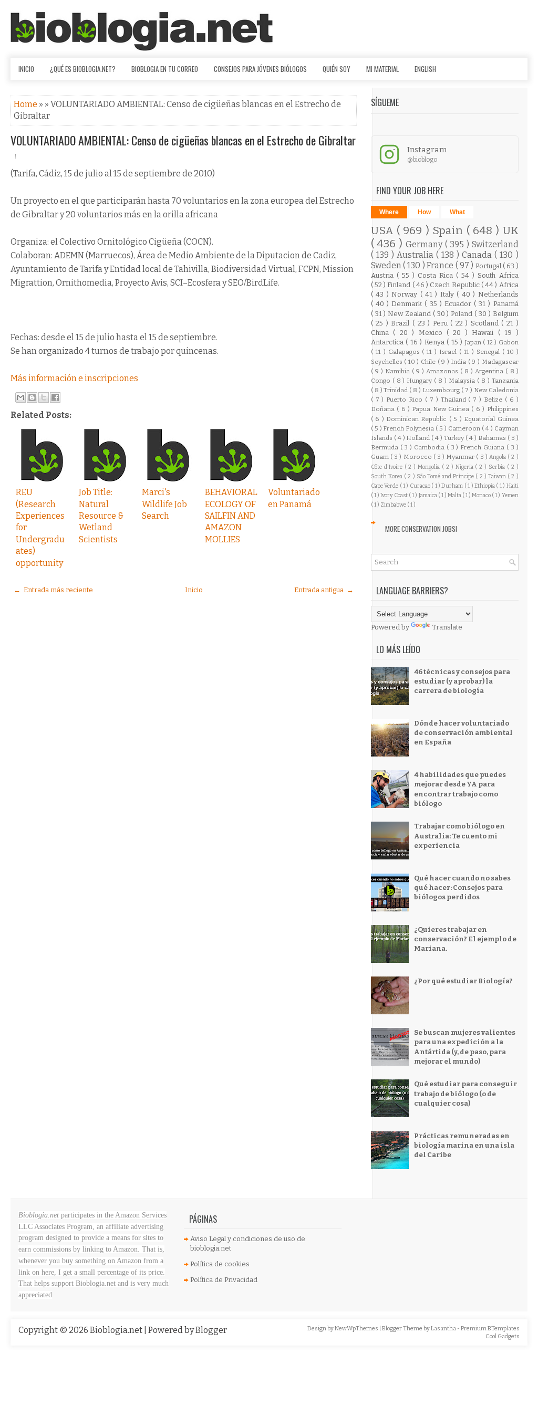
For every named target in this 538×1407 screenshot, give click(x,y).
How (424, 212)
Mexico (433, 333)
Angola (498, 457)
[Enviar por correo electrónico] (20, 397)
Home (26, 104)
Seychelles (388, 361)
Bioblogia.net (117, 1330)
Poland (462, 314)
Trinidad (396, 390)
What (457, 212)
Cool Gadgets (502, 1336)
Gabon (509, 342)
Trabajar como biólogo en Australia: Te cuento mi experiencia (459, 835)
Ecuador (459, 304)
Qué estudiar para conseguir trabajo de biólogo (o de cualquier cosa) (465, 1093)
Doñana (384, 409)
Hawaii (485, 333)
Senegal (489, 351)
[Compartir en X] (43, 397)
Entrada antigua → (324, 590)
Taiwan (498, 476)
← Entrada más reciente (53, 590)
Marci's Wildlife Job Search (164, 504)
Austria (384, 275)
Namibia (398, 371)
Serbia (498, 467)
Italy (448, 294)
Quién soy (336, 69)
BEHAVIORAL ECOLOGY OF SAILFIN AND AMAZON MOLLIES (231, 515)
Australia (416, 255)
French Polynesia (409, 428)
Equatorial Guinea (491, 419)
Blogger (211, 1330)
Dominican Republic (417, 419)
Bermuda (385, 447)
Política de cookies (220, 1264)
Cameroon (465, 428)
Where (389, 212)
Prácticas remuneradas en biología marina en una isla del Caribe (464, 1145)
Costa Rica (437, 275)
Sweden (387, 265)
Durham (452, 485)
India (459, 361)
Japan (474, 342)
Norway (405, 294)
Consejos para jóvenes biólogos (260, 69)
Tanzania (505, 380)
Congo (381, 380)
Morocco (418, 456)
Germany (425, 244)
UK (511, 230)
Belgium (506, 314)
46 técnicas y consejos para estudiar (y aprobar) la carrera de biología (462, 681)
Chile (429, 361)
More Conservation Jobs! (421, 528)
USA (384, 230)
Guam (380, 456)
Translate (447, 627)
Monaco (482, 495)
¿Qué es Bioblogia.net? (83, 69)
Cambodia (430, 447)
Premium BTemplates (490, 1328)
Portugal (489, 266)
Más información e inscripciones (74, 378)
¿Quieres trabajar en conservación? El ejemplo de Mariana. (465, 939)
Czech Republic (455, 285)
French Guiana (483, 447)
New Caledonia (496, 390)
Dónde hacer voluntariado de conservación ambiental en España (463, 732)
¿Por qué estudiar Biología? (463, 981)
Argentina (490, 371)
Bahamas (493, 438)
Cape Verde (385, 485)
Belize (494, 399)
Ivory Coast (394, 495)
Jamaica (428, 495)
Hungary (420, 380)
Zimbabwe (393, 504)
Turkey (454, 438)
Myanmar (461, 456)
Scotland (486, 323)
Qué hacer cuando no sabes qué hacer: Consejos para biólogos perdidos (462, 887)
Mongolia (430, 467)
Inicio (26, 69)
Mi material (382, 69)
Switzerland (495, 244)
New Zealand (410, 314)
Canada (478, 255)
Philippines (503, 409)
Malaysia (463, 380)
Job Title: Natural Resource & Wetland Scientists (101, 515)
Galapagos (405, 351)
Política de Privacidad (223, 1280)
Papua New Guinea (441, 409)
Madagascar (500, 361)
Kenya (436, 342)
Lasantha (444, 1328)
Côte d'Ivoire (388, 467)
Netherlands (498, 294)
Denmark (408, 304)
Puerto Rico (405, 399)
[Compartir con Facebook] (55, 397)
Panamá (506, 304)
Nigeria (465, 467)
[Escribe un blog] (32, 397)
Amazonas (443, 371)
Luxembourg (441, 390)
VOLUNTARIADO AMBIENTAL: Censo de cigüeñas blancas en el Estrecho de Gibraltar (183, 140)
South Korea (387, 476)
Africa (509, 285)
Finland (399, 285)
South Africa (498, 275)
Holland (418, 438)
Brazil (401, 323)
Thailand (455, 399)
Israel (449, 351)
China (382, 333)
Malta (455, 495)
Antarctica (388, 342)
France (441, 265)
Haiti (512, 485)
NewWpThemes (357, 1328)
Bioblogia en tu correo (164, 69)
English (425, 69)
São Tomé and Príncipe (446, 476)
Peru (442, 323)
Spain (449, 230)
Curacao (420, 485)
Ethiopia (485, 485)
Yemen (510, 495)
